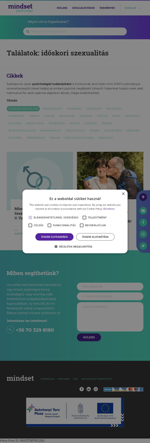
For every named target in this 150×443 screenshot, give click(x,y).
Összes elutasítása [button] (95, 236)
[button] (75, 246)
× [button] (123, 193)
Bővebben (109, 208)
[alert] (75, 221)
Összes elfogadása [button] (54, 236)
